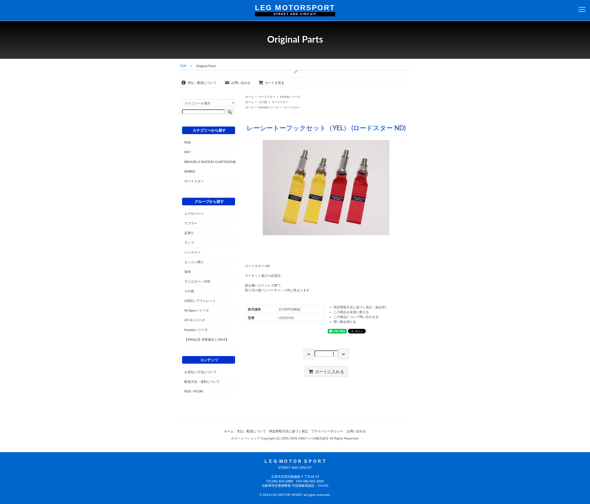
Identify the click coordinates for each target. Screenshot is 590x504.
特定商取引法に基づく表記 (288, 431)
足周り (189, 233)
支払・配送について (202, 83)
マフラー (190, 223)
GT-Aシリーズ (194, 320)
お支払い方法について (200, 372)
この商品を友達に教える (351, 312)
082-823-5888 (282, 481)
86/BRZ (189, 171)
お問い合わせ (241, 83)
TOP (183, 66)
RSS (187, 391)
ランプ (189, 243)
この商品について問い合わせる (356, 317)
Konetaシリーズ (290, 96)
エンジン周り (194, 262)
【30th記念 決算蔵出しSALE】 (206, 339)
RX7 (187, 152)
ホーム (249, 96)
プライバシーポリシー (327, 431)
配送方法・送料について (202, 381)
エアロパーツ (194, 213)
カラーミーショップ (245, 438)
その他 (263, 102)
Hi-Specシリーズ (196, 310)
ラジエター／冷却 (197, 281)
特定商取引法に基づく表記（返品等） (360, 307)
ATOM (198, 391)
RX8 (187, 142)
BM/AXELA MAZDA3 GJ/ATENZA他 (208, 162)
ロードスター (267, 96)
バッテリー (192, 252)
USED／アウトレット (200, 301)
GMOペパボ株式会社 (313, 438)
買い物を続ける (344, 322)
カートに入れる (329, 371)
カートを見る (274, 83)
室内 (187, 272)
